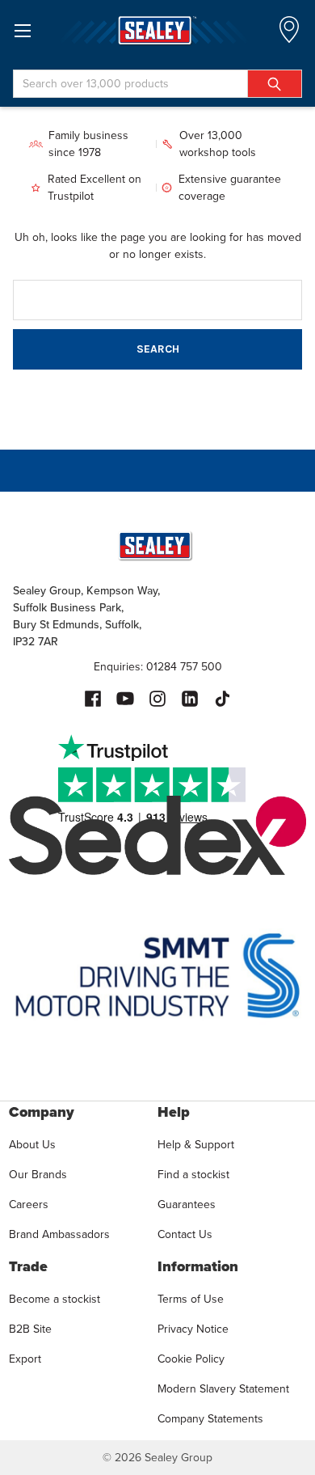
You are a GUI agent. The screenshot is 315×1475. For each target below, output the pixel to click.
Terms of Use (191, 1299)
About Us (32, 1144)
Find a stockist (193, 1174)
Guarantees (187, 1204)
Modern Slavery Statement (223, 1388)
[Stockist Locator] (289, 34)
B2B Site (30, 1329)
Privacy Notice (193, 1329)
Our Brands (38, 1174)
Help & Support (196, 1144)
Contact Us (185, 1234)
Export (25, 1358)
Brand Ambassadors (59, 1234)
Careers (28, 1204)
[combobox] (157, 84)
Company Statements (210, 1418)
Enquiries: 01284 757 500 (158, 666)
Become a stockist (54, 1299)
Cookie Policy (191, 1358)
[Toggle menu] (22, 30)
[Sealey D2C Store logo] (157, 30)
